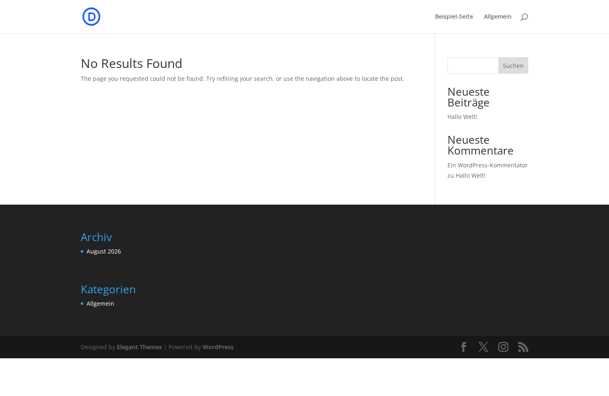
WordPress (218, 347)
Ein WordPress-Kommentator (487, 165)
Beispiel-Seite (454, 17)
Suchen (513, 66)
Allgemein (498, 17)
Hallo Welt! (462, 117)
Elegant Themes (139, 347)
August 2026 (104, 251)
